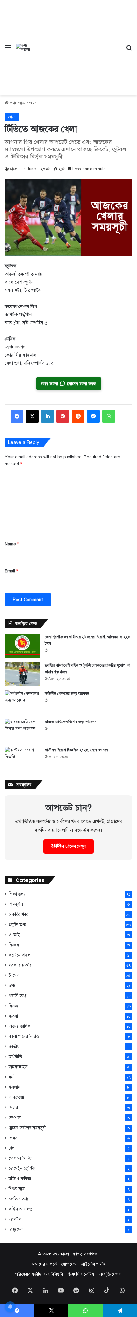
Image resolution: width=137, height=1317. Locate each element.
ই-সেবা (14, 975)
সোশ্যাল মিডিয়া (20, 1158)
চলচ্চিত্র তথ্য (18, 1199)
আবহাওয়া (16, 1097)
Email (11, 571)
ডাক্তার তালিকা (20, 1026)
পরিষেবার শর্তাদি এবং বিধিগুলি (39, 1274)
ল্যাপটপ (15, 1219)
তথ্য (12, 985)
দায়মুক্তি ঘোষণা (110, 1274)
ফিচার (13, 1107)
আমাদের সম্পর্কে (44, 1264)
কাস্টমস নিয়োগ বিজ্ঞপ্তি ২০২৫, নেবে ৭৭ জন (76, 750)
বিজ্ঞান (14, 945)
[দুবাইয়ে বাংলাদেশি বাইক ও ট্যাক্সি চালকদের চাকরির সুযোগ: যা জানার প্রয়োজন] (22, 674)
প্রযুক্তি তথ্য (17, 924)
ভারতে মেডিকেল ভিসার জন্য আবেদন (70, 721)
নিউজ (13, 1006)
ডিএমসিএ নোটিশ (81, 1274)
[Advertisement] (76, 43)
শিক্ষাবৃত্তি (16, 904)
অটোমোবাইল (20, 955)
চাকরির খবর (18, 914)
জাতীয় (14, 1046)
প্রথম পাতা (17, 103)
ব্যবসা (13, 1016)
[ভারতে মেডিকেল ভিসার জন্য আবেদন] (22, 730)
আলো (14, 169)
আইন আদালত (20, 1209)
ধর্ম (11, 1077)
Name (12, 544)
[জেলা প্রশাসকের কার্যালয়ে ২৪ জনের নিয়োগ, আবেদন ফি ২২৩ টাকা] (22, 646)
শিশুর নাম (17, 1189)
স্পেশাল (15, 1117)
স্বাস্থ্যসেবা (16, 1229)
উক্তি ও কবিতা (20, 1178)
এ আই (14, 934)
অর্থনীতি (15, 1056)
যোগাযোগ (69, 1264)
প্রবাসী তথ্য (17, 995)
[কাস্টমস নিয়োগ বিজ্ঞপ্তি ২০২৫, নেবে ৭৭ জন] (22, 759)
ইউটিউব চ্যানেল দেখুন (68, 846)
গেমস (13, 1138)
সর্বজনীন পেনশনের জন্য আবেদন (67, 693)
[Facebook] (17, 416)
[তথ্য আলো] (23, 48)
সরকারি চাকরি (20, 965)
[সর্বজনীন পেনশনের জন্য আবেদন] (22, 702)
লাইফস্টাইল (18, 1067)
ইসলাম (14, 1087)
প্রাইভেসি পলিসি (93, 1264)
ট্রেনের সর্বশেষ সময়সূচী (27, 1128)
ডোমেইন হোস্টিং (22, 1168)
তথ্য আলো (61, 1254)
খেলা (32, 103)
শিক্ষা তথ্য (17, 894)
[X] (32, 416)
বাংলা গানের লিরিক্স (24, 1036)
